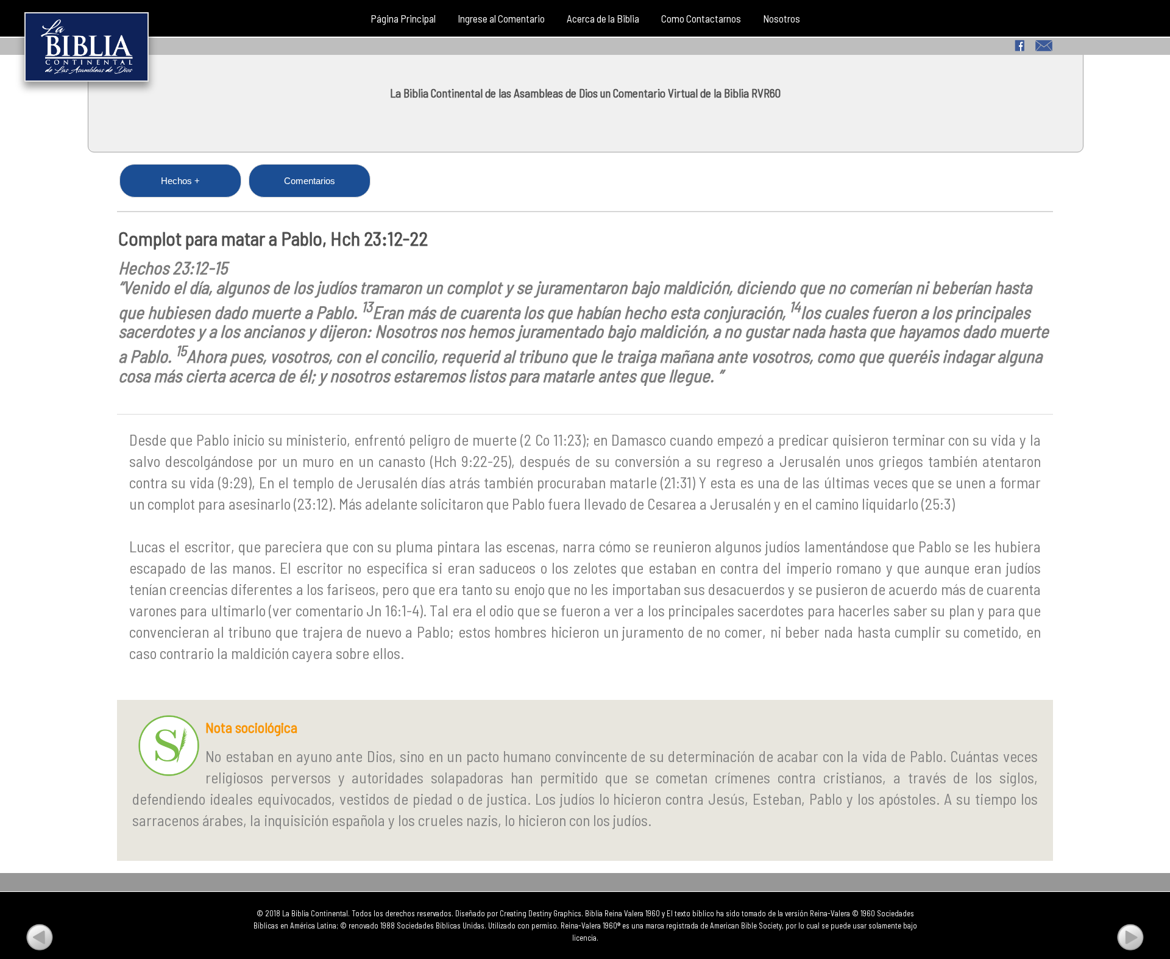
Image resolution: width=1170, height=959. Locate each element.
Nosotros (781, 18)
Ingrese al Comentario (501, 18)
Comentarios (309, 181)
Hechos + (180, 181)
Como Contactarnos (701, 18)
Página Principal (403, 18)
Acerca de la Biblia (603, 18)
